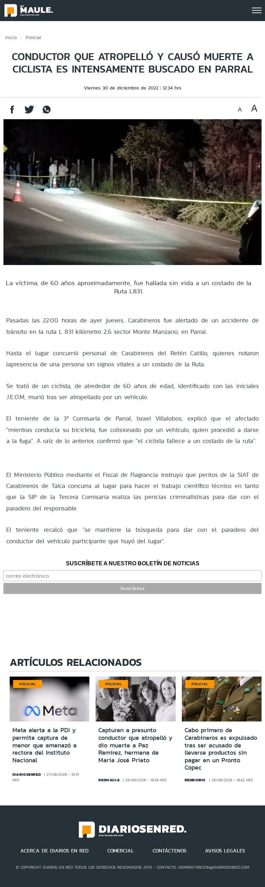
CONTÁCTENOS (169, 851)
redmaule (108, 780)
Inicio (11, 37)
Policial (33, 37)
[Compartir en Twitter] (29, 113)
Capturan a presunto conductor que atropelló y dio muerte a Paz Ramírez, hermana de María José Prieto (135, 745)
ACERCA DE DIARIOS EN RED (54, 851)
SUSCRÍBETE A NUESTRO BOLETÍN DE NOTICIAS (132, 563)
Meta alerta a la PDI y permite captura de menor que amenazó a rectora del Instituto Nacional (44, 745)
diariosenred (26, 774)
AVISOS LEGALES (225, 851)
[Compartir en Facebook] (12, 113)
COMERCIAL (120, 851)
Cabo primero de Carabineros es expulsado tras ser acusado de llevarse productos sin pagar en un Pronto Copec (221, 749)
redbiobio (195, 780)
